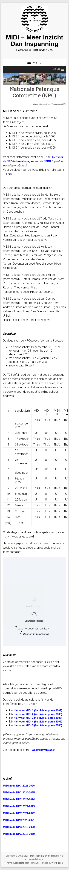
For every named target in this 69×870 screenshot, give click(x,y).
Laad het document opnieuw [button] (33, 628)
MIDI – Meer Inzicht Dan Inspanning (34, 40)
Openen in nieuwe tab (35, 633)
